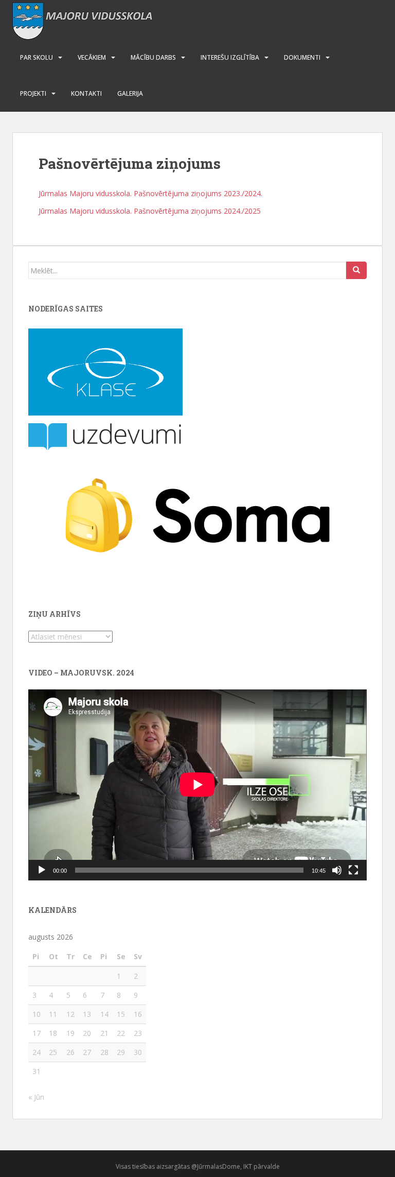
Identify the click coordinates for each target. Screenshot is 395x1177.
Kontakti (86, 93)
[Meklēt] (356, 270)
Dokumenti (302, 57)
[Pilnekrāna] (353, 870)
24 (36, 1052)
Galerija (130, 93)
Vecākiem (92, 57)
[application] (197, 784)
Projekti (33, 93)
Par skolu (36, 57)
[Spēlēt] (42, 870)
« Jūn (36, 1097)
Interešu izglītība (230, 57)
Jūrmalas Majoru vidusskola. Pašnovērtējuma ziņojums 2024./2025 (150, 211)
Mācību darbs (153, 57)
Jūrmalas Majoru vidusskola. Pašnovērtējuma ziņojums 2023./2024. (150, 193)
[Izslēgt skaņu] (337, 870)
